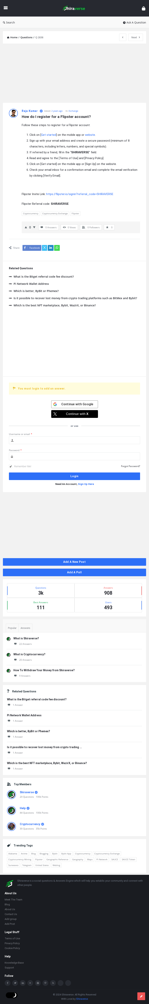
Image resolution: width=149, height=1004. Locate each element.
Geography (77, 859)
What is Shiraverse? (26, 638)
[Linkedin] (23, 983)
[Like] (26, 227)
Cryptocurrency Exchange (55, 213)
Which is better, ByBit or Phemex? (36, 291)
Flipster (75, 213)
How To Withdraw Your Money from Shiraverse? (44, 670)
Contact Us (11, 914)
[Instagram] (38, 983)
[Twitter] (15, 983)
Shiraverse (27, 792)
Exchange (73, 110)
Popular (12, 628)
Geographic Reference (57, 859)
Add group (11, 919)
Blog (33, 853)
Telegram (26, 865)
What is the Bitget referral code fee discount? (44, 276)
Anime (24, 853)
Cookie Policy (12, 948)
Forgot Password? (130, 466)
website (90, 135)
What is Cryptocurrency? (29, 654)
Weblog (56, 865)
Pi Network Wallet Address (31, 284)
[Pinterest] (45, 983)
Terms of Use (12, 938)
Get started (48, 135)
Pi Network (101, 859)
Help (23, 808)
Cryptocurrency (30, 213)
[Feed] (53, 983)
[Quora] (68, 983)
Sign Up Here (86, 484)
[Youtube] (30, 983)
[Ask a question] (141, 996)
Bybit (54, 853)
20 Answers (25, 659)
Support (9, 968)
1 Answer (18, 705)
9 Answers (24, 675)
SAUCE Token (128, 859)
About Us (10, 909)
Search (10, 22)
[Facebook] (7, 983)
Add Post (10, 924)
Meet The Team (13, 900)
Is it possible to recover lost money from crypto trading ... (44, 747)
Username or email (20, 434)
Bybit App (66, 853)
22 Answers (25, 644)
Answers (25, 628)
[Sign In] (143, 8)
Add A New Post (74, 561)
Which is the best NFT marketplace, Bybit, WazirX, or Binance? (55, 305)
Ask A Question (136, 22)
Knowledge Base (14, 963)
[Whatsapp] (60, 983)
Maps (90, 859)
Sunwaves (13, 865)
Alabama (12, 853)
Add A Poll (74, 572)
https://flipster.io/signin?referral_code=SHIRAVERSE (79, 194)
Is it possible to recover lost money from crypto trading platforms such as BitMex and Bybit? (75, 298)
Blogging (44, 853)
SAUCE (114, 859)
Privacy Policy (12, 943)
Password (15, 450)
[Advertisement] (74, 73)
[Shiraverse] (76, 8)
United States (42, 865)
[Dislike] (34, 227)
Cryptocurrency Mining (19, 859)
